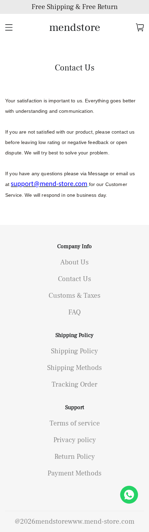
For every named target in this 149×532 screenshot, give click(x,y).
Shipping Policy (74, 335)
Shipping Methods (74, 367)
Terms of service (75, 423)
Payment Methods (74, 473)
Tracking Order (74, 384)
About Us (74, 262)
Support (74, 407)
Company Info (74, 246)
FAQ (74, 312)
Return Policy (74, 456)
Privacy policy (74, 440)
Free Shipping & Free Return (75, 6)
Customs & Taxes (74, 295)
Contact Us (74, 279)
